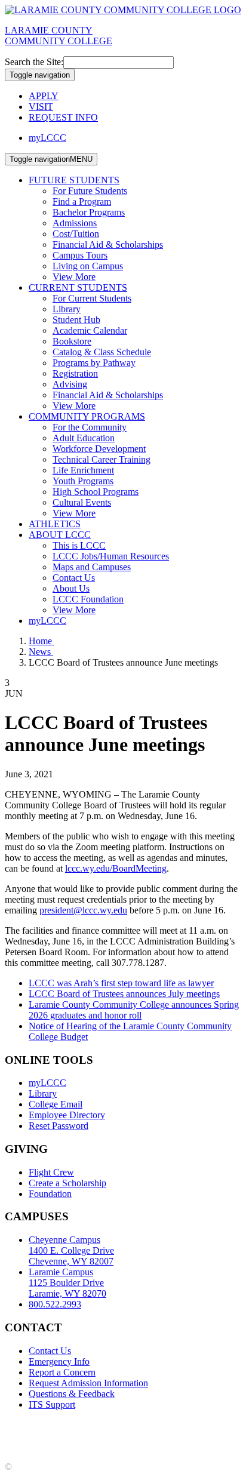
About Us (71, 588)
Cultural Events (82, 502)
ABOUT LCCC (60, 535)
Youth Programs (83, 481)
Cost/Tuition (76, 234)
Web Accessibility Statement (174, 1435)
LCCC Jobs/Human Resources (111, 556)
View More (74, 277)
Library (67, 309)
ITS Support (52, 1404)
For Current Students (92, 298)
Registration (75, 373)
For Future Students (90, 191)
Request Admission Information (88, 1383)
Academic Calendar (90, 330)
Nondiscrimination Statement (59, 1435)
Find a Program (82, 201)
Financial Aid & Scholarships (108, 244)
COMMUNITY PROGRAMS (87, 416)
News (41, 652)
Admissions (75, 223)
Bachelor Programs (89, 212)
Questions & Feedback (72, 1394)
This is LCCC (79, 545)
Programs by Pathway (94, 363)
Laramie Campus (67, 1282)
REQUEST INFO (63, 117)
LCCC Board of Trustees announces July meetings (124, 994)
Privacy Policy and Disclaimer (119, 1425)
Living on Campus (88, 266)
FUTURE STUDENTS (74, 180)
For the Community (90, 427)
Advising (70, 384)
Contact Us (74, 578)
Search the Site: (34, 62)
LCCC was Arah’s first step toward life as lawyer (121, 983)
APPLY (44, 96)
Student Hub (76, 320)
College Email (55, 1104)
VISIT (41, 106)
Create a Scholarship (67, 1183)
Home (41, 641)
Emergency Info (59, 1361)
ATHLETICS (55, 524)
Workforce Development (99, 449)
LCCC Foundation (88, 599)
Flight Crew (51, 1172)
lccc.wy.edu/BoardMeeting (116, 868)
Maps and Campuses (92, 567)
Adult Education (84, 438)
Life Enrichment (83, 470)
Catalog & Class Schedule (102, 352)
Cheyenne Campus (71, 1250)
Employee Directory (67, 1115)
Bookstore (72, 341)
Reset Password (58, 1126)
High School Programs (96, 492)
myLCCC (47, 138)
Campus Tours (80, 255)
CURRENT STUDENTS (78, 287)
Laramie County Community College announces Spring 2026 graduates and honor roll (134, 1009)
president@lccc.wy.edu (83, 910)
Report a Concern (62, 1372)
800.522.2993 (55, 1304)
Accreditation (30, 1425)
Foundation (50, 1194)
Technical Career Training (101, 459)
